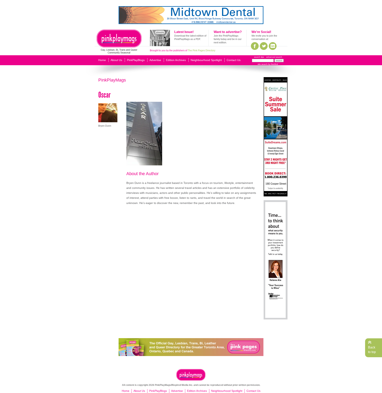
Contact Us (234, 60)
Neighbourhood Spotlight (206, 60)
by (273, 64)
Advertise (155, 60)
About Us (116, 60)
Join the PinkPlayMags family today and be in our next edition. (228, 39)
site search (263, 64)
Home (102, 60)
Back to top (372, 349)
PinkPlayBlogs (136, 60)
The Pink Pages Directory (201, 50)
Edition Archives (176, 60)
